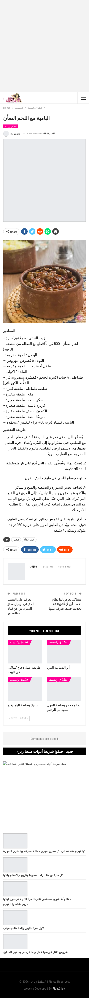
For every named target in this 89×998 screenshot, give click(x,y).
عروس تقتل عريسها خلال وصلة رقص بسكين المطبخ (35, 952)
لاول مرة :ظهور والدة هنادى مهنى (23, 928)
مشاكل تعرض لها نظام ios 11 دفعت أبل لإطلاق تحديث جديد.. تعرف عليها (65, 603)
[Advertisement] (44, 46)
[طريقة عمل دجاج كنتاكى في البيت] (25, 652)
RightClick (58, 988)
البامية (16, 539)
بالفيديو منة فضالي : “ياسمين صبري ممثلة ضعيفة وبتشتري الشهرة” (44, 851)
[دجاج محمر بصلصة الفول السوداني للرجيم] (64, 689)
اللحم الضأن (29, 539)
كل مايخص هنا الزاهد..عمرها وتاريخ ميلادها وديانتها (33, 875)
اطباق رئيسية (10, 126)
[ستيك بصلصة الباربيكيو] (25, 689)
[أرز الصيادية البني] (64, 652)
